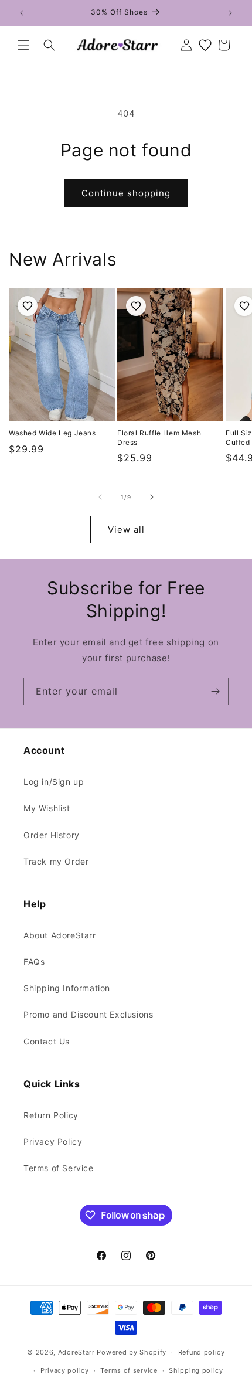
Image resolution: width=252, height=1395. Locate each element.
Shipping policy (196, 1370)
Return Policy (51, 1115)
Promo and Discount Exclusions (88, 1014)
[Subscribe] (215, 691)
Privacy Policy (52, 1141)
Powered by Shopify (131, 1352)
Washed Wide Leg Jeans (52, 432)
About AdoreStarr (59, 935)
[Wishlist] (205, 45)
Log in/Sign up (53, 782)
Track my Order (55, 861)
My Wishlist (46, 808)
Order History (51, 835)
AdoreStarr (76, 1352)
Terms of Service (58, 1168)
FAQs (34, 962)
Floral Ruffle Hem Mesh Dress (159, 437)
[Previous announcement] (22, 13)
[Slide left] (100, 497)
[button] (23, 45)
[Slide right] (152, 497)
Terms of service (128, 1370)
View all (126, 529)
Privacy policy (64, 1370)
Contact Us (46, 1041)
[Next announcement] (230, 13)
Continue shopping (126, 193)
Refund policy (201, 1352)
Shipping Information (66, 988)
